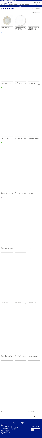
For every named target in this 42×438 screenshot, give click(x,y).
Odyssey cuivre (24, 302)
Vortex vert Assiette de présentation (32, 355)
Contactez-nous (13, 430)
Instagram (39, 0)
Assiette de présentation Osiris (5, 27)
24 (2, 12)
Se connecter (38, 2)
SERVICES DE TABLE (19, 29)
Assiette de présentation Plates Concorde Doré (34, 82)
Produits (34, 8)
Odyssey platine (10, 356)
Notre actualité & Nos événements (15, 427)
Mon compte (22, 422)
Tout (4, 12)
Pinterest (38, 0)
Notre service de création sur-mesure (14, 426)
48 (3, 12)
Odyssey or (36, 302)
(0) (37, 4)
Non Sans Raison (32, 8)
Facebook (36, 0)
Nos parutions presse (13, 428)
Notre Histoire (12, 422)
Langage (35, 2)
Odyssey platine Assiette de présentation (6, 355)
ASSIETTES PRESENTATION (18, 28)
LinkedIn (37, 0)
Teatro (9, 302)
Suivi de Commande (23, 423)
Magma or (23, 410)
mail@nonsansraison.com (4, 433)
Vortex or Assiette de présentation (19, 355)
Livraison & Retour (23, 424)
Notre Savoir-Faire (13, 423)
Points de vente (13, 429)
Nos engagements (13, 424)
